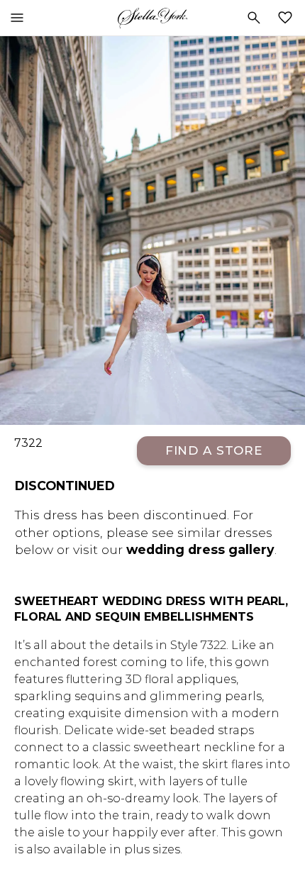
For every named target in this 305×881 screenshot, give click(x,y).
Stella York (152, 17)
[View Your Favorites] (288, 17)
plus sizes (152, 849)
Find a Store (213, 450)
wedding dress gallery (200, 549)
